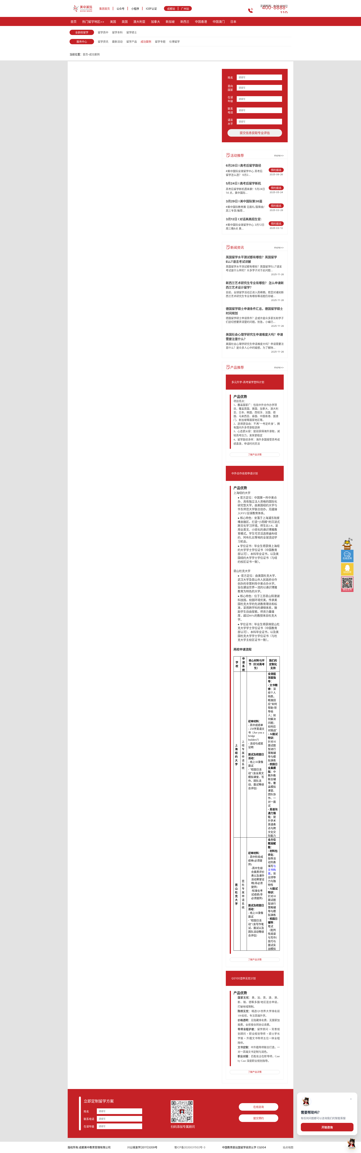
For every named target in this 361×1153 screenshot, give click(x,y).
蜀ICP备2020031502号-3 (189, 1147)
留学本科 (117, 32)
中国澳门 (219, 22)
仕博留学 (174, 41)
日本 (233, 22)
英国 (125, 22)
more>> (279, 155)
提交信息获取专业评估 (255, 133)
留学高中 (103, 32)
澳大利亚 (139, 22)
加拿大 (155, 22)
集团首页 (104, 8)
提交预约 (258, 1118)
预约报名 (276, 169)
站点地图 (288, 1147)
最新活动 (117, 41)
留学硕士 (131, 32)
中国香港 (201, 22)
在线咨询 (258, 1106)
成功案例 (146, 41)
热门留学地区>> (93, 22)
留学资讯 (103, 41)
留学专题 (160, 41)
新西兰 (184, 22)
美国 (113, 22)
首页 (74, 22)
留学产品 (131, 41)
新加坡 (170, 22)
